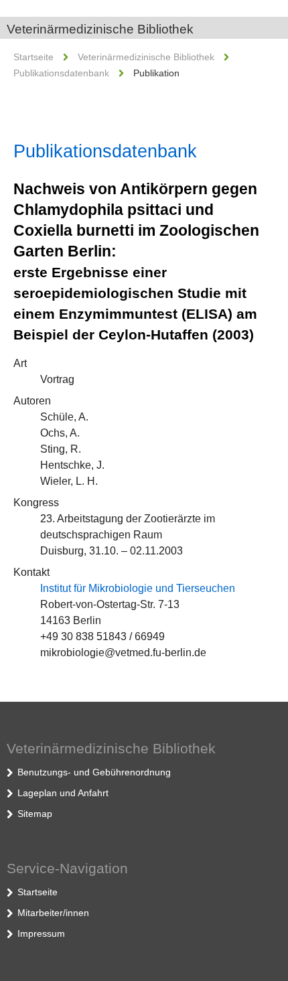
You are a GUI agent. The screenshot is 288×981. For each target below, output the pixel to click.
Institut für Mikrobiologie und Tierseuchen (137, 588)
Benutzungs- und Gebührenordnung (94, 772)
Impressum (41, 933)
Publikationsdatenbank (61, 73)
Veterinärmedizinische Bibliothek (100, 29)
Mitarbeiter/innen (53, 912)
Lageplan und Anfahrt (63, 792)
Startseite (33, 57)
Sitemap (34, 813)
